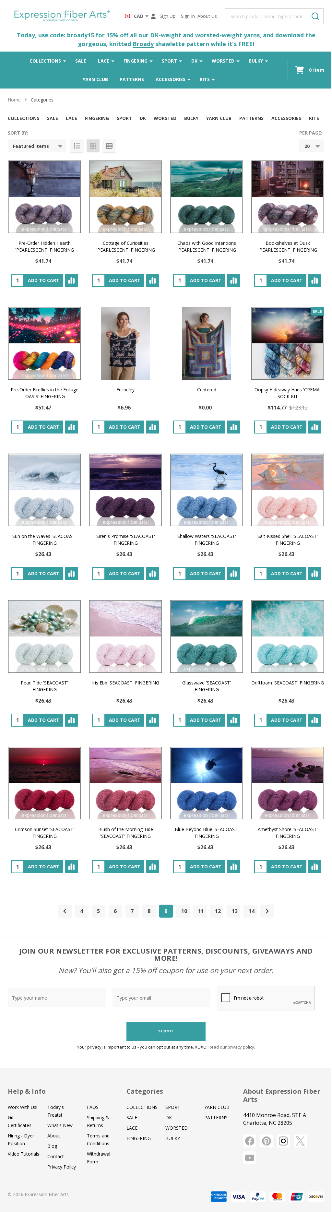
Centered (206, 389)
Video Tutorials (23, 1154)
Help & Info (27, 1091)
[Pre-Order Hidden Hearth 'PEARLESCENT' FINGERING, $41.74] (44, 196)
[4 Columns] (93, 145)
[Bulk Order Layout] (109, 145)
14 (252, 911)
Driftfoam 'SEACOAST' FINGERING (287, 683)
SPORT (169, 61)
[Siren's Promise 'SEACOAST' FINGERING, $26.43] (125, 490)
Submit (166, 1031)
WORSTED (223, 61)
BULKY (256, 61)
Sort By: (18, 133)
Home (14, 100)
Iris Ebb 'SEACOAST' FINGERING (125, 683)
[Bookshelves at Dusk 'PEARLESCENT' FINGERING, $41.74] (287, 196)
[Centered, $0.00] (206, 343)
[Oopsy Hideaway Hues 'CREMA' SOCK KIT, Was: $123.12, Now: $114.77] (287, 343)
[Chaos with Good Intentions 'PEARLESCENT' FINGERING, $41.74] (206, 196)
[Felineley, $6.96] (125, 343)
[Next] (267, 911)
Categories (144, 1091)
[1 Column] (76, 145)
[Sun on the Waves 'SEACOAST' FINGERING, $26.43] (44, 490)
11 (201, 911)
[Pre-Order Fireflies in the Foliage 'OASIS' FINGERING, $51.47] (44, 343)
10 (184, 911)
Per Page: (310, 133)
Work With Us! (22, 1107)
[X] (300, 1141)
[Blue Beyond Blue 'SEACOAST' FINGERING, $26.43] (206, 783)
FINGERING (136, 61)
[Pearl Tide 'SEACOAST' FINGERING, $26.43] (44, 636)
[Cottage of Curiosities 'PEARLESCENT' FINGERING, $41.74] (125, 196)
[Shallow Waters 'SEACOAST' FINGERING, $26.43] (206, 490)
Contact (55, 1156)
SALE (80, 61)
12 (218, 911)
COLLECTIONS (45, 61)
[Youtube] (249, 1157)
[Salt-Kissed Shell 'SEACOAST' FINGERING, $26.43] (287, 490)
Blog (52, 1146)
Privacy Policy (61, 1167)
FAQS (93, 1107)
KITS (205, 79)
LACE (103, 61)
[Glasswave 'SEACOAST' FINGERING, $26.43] (206, 636)
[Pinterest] (266, 1141)
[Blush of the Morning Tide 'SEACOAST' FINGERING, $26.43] (125, 783)
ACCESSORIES (170, 79)
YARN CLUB (95, 79)
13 (235, 911)
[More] (64, 61)
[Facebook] (249, 1141)
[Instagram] (283, 1141)
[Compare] (71, 280)
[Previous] (65, 911)
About (53, 1136)
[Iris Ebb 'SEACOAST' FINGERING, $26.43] (125, 636)
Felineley (125, 389)
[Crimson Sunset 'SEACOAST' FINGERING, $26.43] (44, 783)
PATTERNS (132, 79)
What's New (60, 1125)
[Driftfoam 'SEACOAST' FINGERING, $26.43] (287, 636)
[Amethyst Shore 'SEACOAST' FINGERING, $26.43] (287, 783)
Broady (143, 44)
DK (194, 61)
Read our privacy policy (231, 1047)
